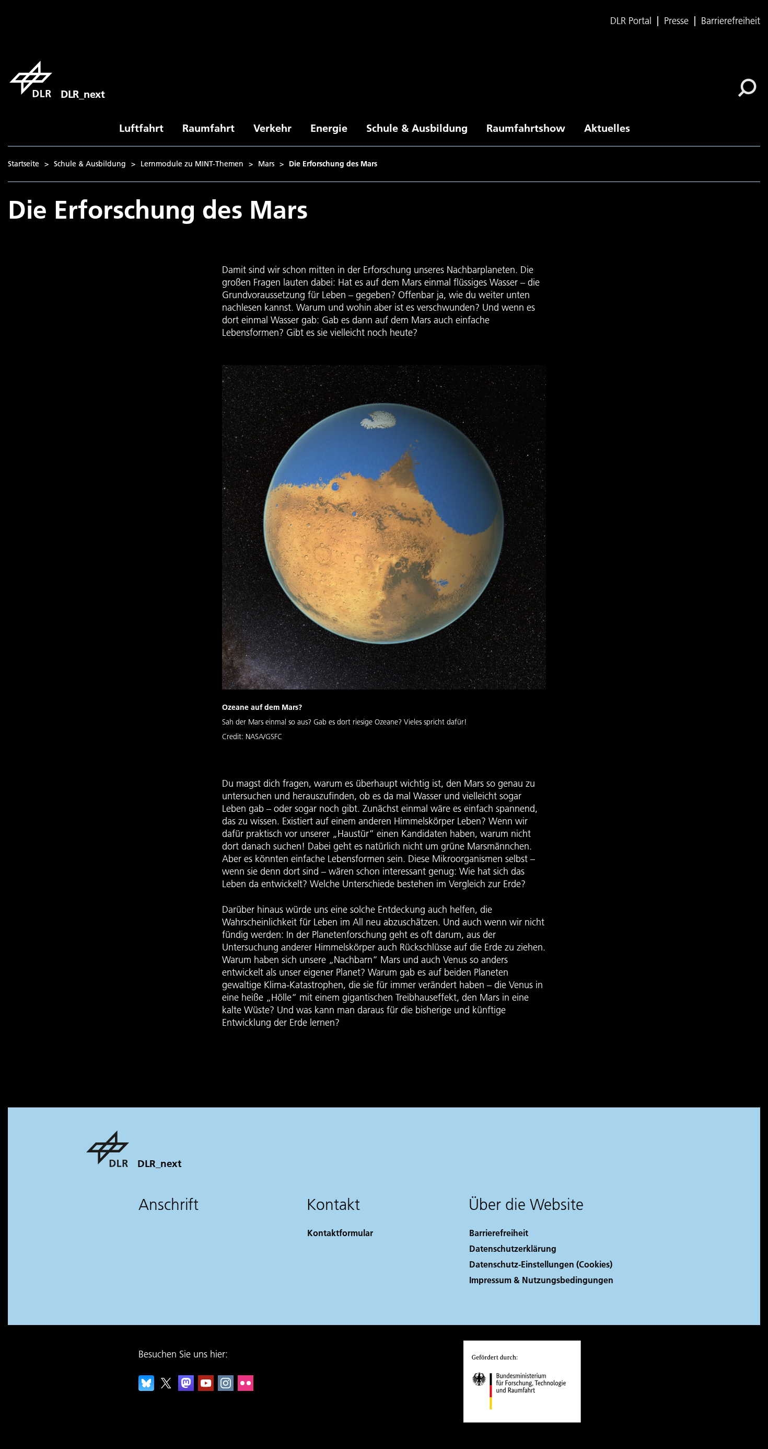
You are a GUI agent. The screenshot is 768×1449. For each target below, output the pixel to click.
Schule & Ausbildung (417, 127)
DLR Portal (630, 21)
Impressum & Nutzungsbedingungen (541, 1279)
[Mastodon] (186, 1388)
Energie (328, 127)
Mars (266, 163)
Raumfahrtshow (525, 127)
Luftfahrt (141, 127)
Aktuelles (607, 127)
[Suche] (748, 86)
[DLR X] (166, 1388)
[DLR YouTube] (206, 1388)
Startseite (23, 163)
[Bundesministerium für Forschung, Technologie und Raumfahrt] (529, 1420)
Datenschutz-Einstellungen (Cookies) (540, 1264)
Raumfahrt (208, 127)
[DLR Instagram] (226, 1388)
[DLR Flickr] (245, 1388)
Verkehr (272, 127)
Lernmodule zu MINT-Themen (192, 163)
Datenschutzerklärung (512, 1248)
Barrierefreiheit (730, 21)
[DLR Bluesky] (146, 1388)
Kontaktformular (340, 1232)
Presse (676, 21)
